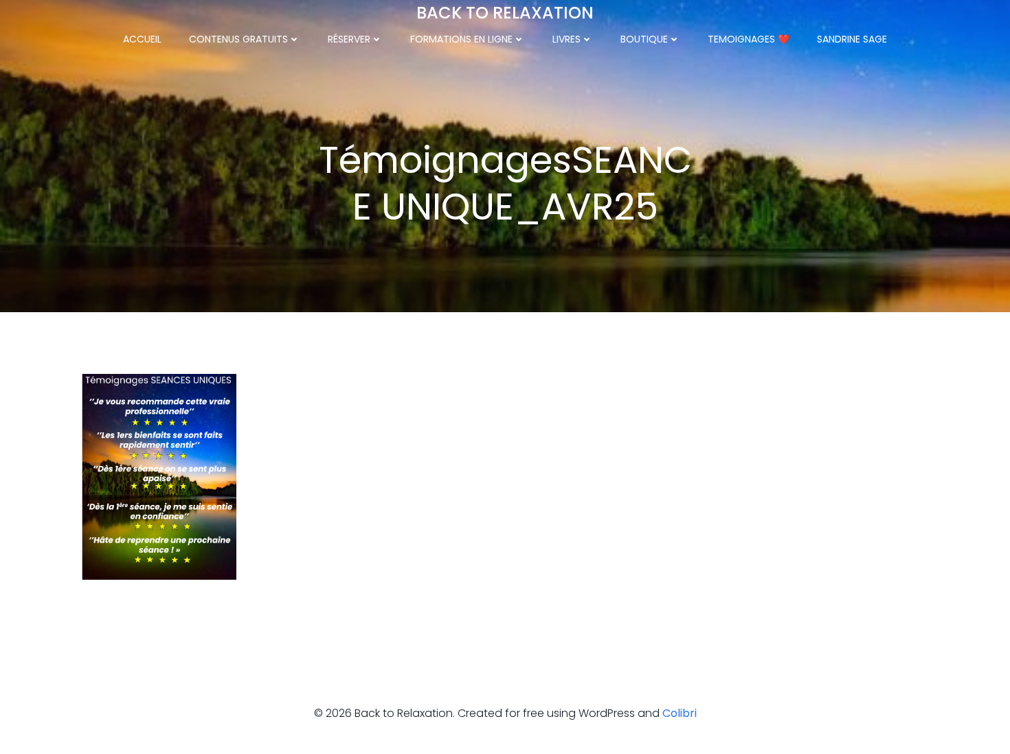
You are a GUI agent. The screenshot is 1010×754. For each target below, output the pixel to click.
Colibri (679, 713)
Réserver (349, 39)
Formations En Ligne (461, 39)
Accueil (142, 39)
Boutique (644, 39)
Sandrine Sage (852, 39)
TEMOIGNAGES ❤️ (748, 39)
